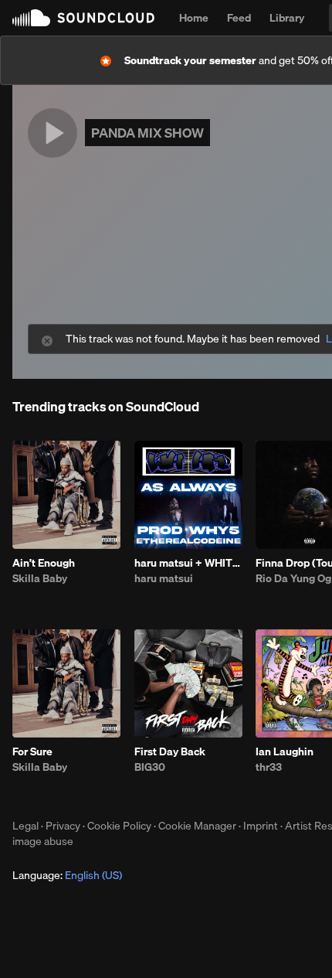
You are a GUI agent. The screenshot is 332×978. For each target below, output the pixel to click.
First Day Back (169, 751)
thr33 (269, 767)
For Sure (32, 751)
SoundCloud (83, 18)
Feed (239, 17)
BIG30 (149, 767)
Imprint (260, 825)
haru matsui (163, 578)
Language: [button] (67, 875)
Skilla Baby (39, 578)
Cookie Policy (119, 825)
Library (286, 17)
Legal (25, 825)
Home (193, 17)
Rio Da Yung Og (293, 578)
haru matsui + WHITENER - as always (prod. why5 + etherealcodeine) (188, 563)
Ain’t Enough (43, 563)
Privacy (63, 825)
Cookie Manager (197, 825)
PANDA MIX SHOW (147, 132)
